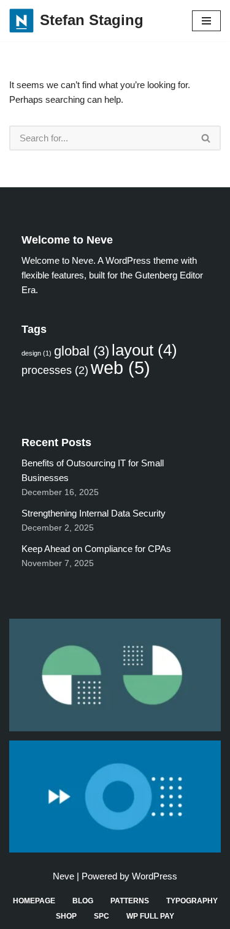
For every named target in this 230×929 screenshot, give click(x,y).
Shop (66, 916)
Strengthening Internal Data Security (93, 513)
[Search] (206, 138)
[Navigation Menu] (206, 20)
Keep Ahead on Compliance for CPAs (96, 548)
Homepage (34, 901)
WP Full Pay (150, 916)
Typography (192, 901)
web (120, 367)
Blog (82, 901)
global (81, 351)
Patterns (129, 901)
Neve (63, 876)
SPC (101, 916)
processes (54, 370)
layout (144, 350)
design (36, 353)
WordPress (154, 876)
